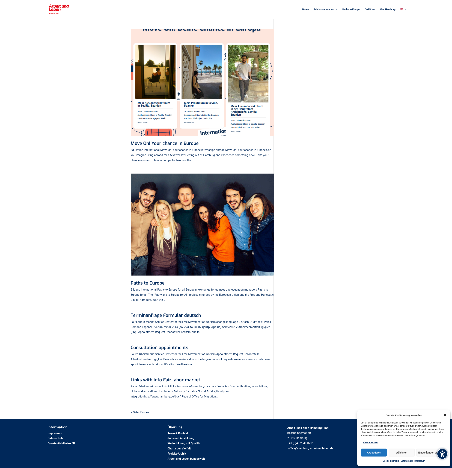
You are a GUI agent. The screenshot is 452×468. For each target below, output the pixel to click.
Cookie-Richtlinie (391, 461)
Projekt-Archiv (177, 453)
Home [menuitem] (305, 9)
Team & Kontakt (178, 433)
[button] (445, 415)
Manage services (370, 442)
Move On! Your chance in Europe (165, 143)
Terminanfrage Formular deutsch (166, 315)
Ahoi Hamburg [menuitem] (387, 9)
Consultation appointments (159, 347)
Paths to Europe (148, 283)
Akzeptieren (374, 452)
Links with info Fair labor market (165, 380)
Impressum (419, 461)
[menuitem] (403, 13)
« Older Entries (140, 412)
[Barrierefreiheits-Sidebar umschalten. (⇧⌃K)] (442, 454)
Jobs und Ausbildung (181, 438)
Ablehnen (401, 452)
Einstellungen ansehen (431, 452)
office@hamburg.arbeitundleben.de (310, 448)
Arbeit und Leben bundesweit (186, 458)
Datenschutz (407, 461)
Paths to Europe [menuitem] (351, 9)
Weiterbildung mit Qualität (184, 443)
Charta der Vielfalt (179, 448)
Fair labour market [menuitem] (324, 9)
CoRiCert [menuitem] (370, 9)
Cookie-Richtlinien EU (62, 443)
